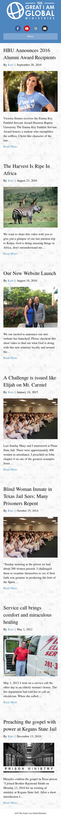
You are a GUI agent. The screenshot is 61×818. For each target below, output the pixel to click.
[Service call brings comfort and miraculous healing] (30, 655)
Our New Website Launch (29, 273)
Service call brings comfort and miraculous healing (27, 614)
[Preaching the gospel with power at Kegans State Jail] (28, 757)
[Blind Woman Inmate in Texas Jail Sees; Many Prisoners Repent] (30, 537)
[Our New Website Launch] (30, 307)
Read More (10, 146)
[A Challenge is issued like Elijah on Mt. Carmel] (30, 418)
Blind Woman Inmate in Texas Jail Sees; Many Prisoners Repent (27, 495)
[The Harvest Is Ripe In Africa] (30, 207)
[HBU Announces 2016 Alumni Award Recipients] (30, 91)
